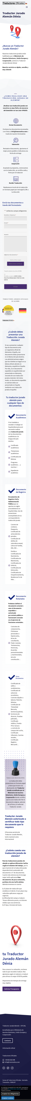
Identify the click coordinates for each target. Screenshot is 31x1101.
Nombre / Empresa (10, 215)
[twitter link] (8, 1068)
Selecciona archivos (15, 264)
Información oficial (8, 1048)
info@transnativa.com (12, 1062)
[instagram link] (3, 1068)
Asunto (6, 234)
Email (6, 223)
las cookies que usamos (14, 1089)
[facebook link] (12, 1068)
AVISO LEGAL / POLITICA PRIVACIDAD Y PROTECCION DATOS (14, 278)
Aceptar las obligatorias (10, 1094)
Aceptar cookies (7, 1098)
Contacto (7, 1041)
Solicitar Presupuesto (11, 989)
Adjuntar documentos (11, 255)
